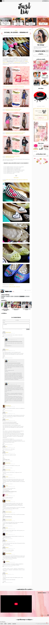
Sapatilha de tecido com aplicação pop (13, 110)
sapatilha (27, 296)
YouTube (42, 0)
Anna (6, 412)
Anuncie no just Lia (40, 51)
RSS (48, 0)
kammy (7, 452)
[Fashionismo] (46, 145)
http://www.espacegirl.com (7, 516)
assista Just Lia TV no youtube (24, 589)
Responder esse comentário (8, 336)
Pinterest (47, 0)
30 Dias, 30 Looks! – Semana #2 (16, 32)
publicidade (22, 296)
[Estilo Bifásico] (40, 148)
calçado (3, 296)
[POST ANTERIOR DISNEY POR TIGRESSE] (1, 33)
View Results (16, 177)
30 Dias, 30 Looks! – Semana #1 (14, 286)
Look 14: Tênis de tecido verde (9, 173)
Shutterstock (11, 284)
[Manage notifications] (47, 623)
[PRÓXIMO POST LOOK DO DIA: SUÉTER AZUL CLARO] (30, 33)
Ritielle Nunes (8, 332)
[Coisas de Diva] (35, 145)
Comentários (28, 290)
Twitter (46, 0)
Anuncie (14, 623)
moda (12, 296)
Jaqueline (7, 561)
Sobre (5, 623)
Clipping (9, 623)
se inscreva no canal (43, 615)
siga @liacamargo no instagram (24, 619)
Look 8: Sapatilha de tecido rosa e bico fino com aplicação (14, 166)
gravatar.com (20, 329)
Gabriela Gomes (9, 511)
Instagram (43, 0)
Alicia (7, 573)
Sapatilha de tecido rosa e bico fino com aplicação (14, 86)
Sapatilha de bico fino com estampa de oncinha (14, 133)
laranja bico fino (17, 62)
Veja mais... (35, 151)
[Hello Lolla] (40, 145)
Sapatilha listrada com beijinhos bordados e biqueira (15, 132)
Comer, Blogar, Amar (6, 459)
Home (1, 623)
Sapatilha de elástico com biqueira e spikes (13, 109)
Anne (6, 533)
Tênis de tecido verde (10, 157)
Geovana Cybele (9, 519)
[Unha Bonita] (46, 148)
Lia (8, 360)
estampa (8, 296)
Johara (7, 485)
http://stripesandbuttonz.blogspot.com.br (10, 491)
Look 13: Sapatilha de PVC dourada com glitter (12, 172)
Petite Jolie (22, 35)
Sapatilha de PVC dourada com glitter (13, 156)
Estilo (16, 30)
